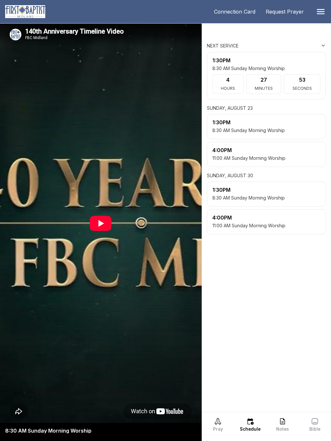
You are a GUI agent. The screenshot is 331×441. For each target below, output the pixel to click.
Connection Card (237, 11)
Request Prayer (287, 11)
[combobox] (293, 45)
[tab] (218, 424)
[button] (320, 11)
